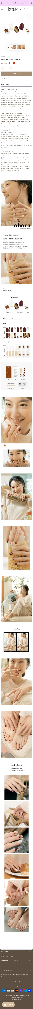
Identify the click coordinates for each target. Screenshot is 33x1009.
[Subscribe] (31, 970)
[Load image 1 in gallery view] (10, 47)
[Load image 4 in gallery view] (23, 47)
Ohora (3, 56)
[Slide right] (31, 3)
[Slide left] (1, 3)
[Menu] (2, 8)
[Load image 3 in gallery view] (19, 47)
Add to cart (16, 73)
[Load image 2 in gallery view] (14, 47)
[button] (20, 8)
